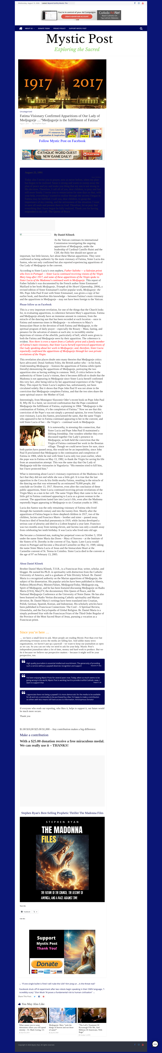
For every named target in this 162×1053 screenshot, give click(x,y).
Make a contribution (34, 735)
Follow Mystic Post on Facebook (62, 141)
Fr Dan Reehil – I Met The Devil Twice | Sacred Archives (59, 4)
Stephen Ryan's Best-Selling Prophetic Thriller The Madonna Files (62, 813)
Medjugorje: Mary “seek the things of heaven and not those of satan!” (61, 1027)
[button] (155, 1045)
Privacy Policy (59, 28)
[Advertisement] (37, 225)
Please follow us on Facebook (36, 304)
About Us (29, 28)
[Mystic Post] (20, 28)
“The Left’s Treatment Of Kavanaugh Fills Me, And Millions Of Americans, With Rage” (90, 1028)
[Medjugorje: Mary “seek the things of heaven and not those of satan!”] (62, 1009)
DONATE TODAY (44, 28)
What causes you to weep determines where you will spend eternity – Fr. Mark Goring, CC (32, 1027)
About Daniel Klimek (31, 563)
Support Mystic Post (77, 28)
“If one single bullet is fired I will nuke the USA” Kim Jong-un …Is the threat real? (57, 983)
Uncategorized (26, 111)
